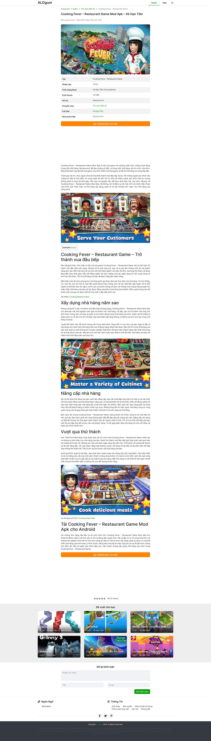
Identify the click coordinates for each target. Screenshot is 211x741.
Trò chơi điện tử (88, 9)
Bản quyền (127, 706)
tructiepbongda (89, 729)
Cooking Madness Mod (79, 297)
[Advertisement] (105, 145)
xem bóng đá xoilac (163, 729)
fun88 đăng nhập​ (125, 731)
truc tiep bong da (154, 731)
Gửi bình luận (142, 691)
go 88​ (136, 731)
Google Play (98, 111)
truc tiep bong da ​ (148, 729)
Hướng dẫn (145, 709)
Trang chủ (65, 9)
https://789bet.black (74, 729)
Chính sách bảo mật (120, 709)
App (164, 2)
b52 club (130, 729)
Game (154, 2)
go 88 (137, 729)
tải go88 (110, 733)
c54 (91, 731)
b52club (62, 729)
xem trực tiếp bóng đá (105, 729)
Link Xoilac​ (43, 731)
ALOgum (45, 2)
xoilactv (85, 731)
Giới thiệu (116, 706)
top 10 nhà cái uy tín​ (56, 731)
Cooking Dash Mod (87, 518)
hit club (123, 729)
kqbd (117, 729)
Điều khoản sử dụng (143, 706)
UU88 (55, 729)
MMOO (49, 729)
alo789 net (101, 733)
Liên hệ (135, 709)
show (73, 248)
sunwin (96, 731)
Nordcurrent (98, 116)
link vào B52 (69, 731)
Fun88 (78, 731)
